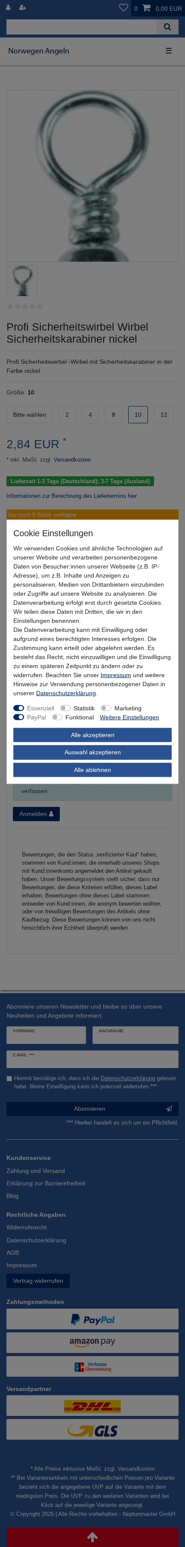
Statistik (84, 707)
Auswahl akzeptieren (93, 752)
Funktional (79, 716)
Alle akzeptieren (92, 734)
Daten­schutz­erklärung (66, 692)
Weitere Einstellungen (129, 716)
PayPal (36, 716)
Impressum (116, 674)
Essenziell (40, 707)
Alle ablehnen (92, 769)
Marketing (128, 707)
